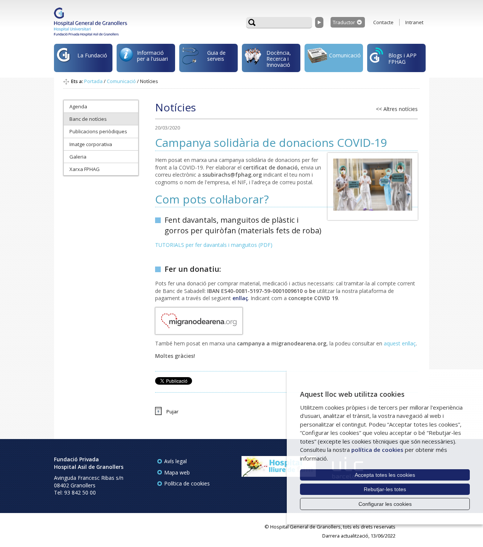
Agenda (78, 106)
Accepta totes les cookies (385, 475)
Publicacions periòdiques (98, 131)
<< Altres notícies (397, 108)
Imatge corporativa (90, 144)
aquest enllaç (400, 343)
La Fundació (92, 55)
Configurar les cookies (385, 504)
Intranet (414, 22)
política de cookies (377, 449)
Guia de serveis (216, 55)
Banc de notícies (88, 119)
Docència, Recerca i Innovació (278, 59)
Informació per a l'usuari (152, 55)
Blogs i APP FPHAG (402, 58)
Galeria (77, 156)
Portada (93, 81)
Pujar (172, 411)
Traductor (344, 22)
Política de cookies (187, 483)
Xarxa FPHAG (84, 169)
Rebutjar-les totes (385, 489)
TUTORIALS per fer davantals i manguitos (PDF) (213, 244)
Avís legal (175, 461)
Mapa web (177, 472)
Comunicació (345, 55)
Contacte (383, 22)
